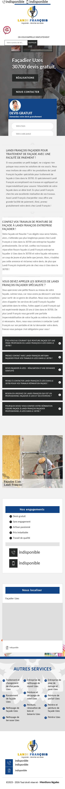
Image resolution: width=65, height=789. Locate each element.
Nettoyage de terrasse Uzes (12, 719)
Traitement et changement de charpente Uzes (13, 685)
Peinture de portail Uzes (54, 697)
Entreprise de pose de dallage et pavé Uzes (54, 685)
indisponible (15, 2)
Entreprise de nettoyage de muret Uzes (33, 683)
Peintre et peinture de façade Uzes (54, 708)
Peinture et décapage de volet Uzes (33, 695)
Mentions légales (49, 782)
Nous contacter (27, 92)
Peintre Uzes (54, 717)
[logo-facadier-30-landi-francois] (32, 14)
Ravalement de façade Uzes (12, 698)
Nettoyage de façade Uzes (12, 709)
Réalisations (25, 77)
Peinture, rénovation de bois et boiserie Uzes (34, 710)
